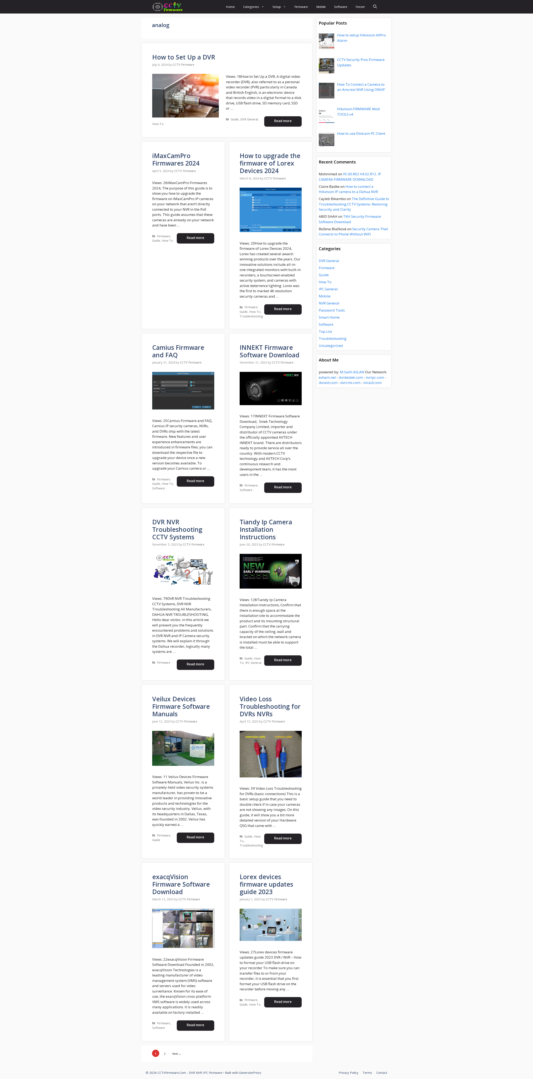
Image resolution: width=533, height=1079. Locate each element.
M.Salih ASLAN (352, 372)
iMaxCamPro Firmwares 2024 (175, 159)
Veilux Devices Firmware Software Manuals (181, 706)
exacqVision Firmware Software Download (181, 884)
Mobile (321, 7)
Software (340, 7)
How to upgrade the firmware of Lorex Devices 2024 (270, 163)
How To (157, 124)
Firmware (301, 7)
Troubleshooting (251, 316)
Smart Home (329, 317)
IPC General (253, 663)
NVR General (329, 303)
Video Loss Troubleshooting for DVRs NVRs (270, 706)
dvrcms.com (350, 382)
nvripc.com (375, 377)
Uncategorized (331, 345)
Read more (283, 121)
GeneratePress (250, 1072)
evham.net (327, 377)
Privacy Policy (348, 1072)
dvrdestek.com (351, 377)
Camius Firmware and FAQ (178, 351)
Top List (325, 331)
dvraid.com (328, 382)
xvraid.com (372, 382)
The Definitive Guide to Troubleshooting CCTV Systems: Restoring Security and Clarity (354, 204)
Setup (277, 7)
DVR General (249, 119)
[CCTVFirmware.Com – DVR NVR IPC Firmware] (167, 7)
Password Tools (332, 310)
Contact (381, 1072)
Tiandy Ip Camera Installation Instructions (266, 529)
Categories (251, 7)
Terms (367, 1072)
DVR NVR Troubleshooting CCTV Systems (177, 529)
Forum (360, 7)
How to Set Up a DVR (183, 57)
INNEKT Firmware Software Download (269, 351)
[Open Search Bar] (375, 7)
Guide (235, 119)
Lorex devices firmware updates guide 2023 (266, 884)
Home (230, 7)
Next (176, 1053)
